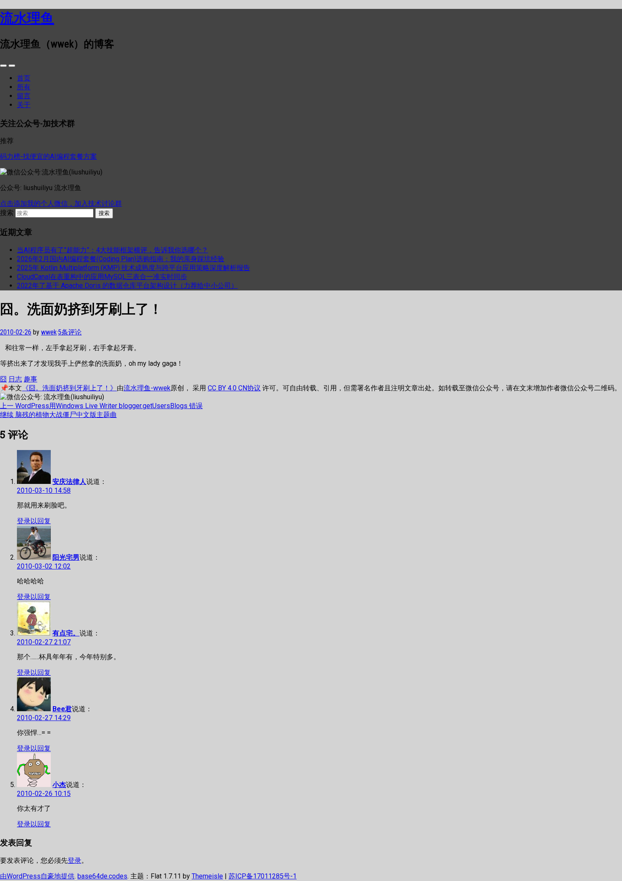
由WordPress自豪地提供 (37, 876)
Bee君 (62, 709)
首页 (23, 78)
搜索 (7, 213)
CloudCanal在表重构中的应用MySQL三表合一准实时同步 (102, 277)
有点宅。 (66, 633)
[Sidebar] (3, 65)
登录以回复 (34, 521)
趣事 (30, 379)
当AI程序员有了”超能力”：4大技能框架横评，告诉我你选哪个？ (112, 250)
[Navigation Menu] (11, 65)
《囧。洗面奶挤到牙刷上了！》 (69, 388)
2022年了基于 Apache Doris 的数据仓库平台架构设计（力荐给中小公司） (127, 286)
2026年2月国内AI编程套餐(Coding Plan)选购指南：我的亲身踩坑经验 (120, 259)
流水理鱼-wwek (147, 388)
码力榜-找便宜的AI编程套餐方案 (48, 156)
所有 (23, 87)
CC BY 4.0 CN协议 (234, 388)
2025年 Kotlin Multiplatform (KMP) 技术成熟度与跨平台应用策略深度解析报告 (133, 268)
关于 (23, 105)
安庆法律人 (69, 482)
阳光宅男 (66, 557)
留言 (23, 96)
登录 (74, 860)
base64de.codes (102, 876)
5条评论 (70, 332)
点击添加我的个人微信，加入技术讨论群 (61, 203)
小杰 (59, 785)
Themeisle (207, 876)
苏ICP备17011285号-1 (262, 876)
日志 (15, 379)
